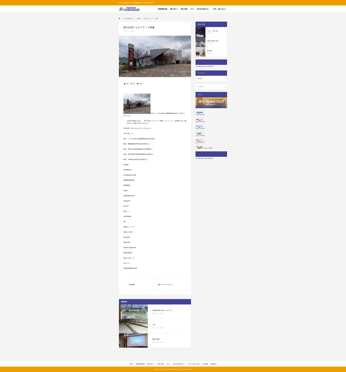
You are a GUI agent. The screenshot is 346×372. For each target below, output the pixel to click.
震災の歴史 (184, 9)
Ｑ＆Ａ (192, 9)
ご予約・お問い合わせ (219, 9)
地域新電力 (213, 364)
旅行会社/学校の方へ (203, 9)
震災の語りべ (174, 9)
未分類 (132, 31)
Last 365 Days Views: (202, 66)
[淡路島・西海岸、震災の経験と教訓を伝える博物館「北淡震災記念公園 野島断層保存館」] (129, 9)
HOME (131, 364)
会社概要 (205, 364)
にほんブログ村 (200, 114)
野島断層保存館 (162, 9)
